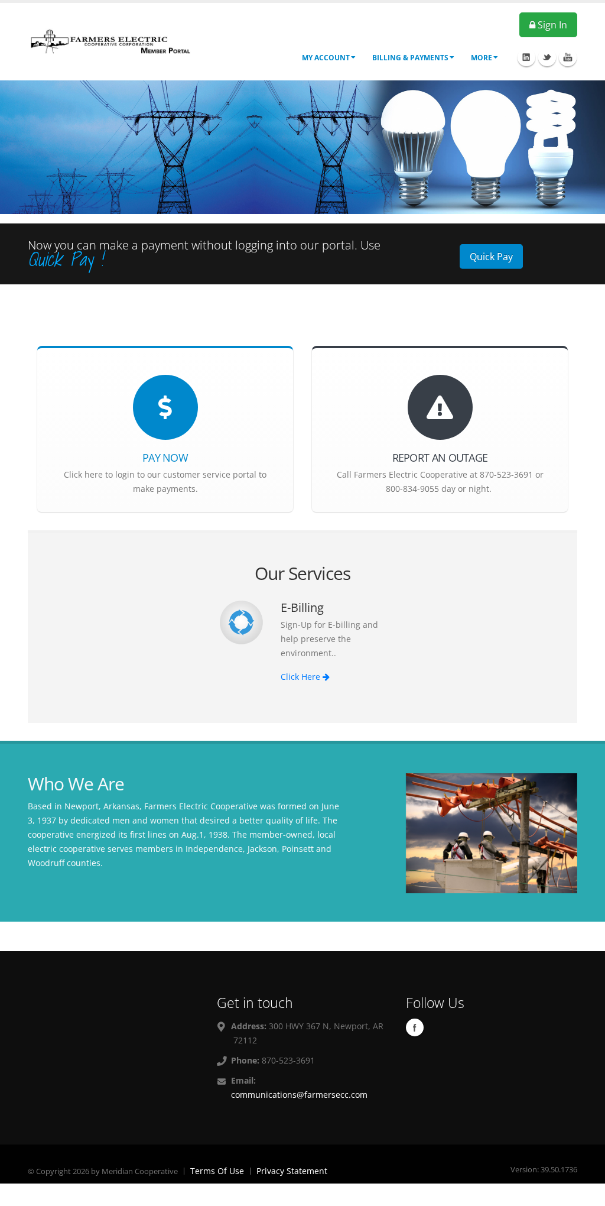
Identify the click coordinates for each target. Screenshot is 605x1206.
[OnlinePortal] (110, 40)
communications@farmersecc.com (299, 1094)
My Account (326, 58)
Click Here (302, 676)
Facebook (415, 1027)
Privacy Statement (291, 1170)
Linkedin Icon (526, 57)
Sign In (551, 24)
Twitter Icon (547, 57)
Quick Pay (491, 256)
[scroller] (584, 1192)
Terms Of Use (217, 1170)
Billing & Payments (410, 58)
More (481, 58)
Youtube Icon (568, 57)
